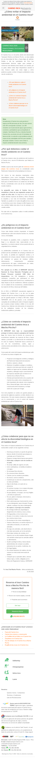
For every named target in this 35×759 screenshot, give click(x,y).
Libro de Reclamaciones (14, 697)
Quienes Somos (11, 693)
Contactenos (21, 693)
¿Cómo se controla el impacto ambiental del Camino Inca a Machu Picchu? (17, 98)
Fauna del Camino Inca (11, 632)
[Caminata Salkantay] (17, 661)
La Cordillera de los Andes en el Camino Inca (18, 636)
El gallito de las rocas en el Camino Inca (16, 645)
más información (28, 2)
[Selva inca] (17, 673)
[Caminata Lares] (17, 679)
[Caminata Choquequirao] (17, 667)
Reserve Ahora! (17, 611)
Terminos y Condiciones (14, 695)
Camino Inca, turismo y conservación (16, 634)
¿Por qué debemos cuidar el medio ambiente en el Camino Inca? (17, 84)
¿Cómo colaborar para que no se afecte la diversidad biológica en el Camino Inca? (18, 105)
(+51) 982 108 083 (13, 748)
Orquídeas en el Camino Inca (13, 638)
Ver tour (17, 605)
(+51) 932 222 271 (19, 616)
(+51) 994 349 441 (15, 750)
